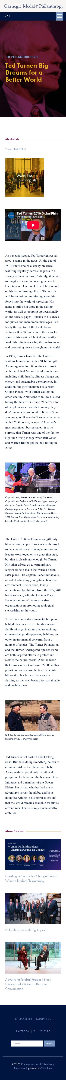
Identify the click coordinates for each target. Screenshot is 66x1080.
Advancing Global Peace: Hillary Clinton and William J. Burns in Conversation (28, 984)
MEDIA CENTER (23, 1019)
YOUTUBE (44, 1031)
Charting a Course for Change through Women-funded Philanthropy (31, 878)
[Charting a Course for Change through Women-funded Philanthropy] (33, 854)
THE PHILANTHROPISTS (21, 57)
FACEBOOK (22, 1031)
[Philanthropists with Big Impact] (33, 908)
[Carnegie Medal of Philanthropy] (33, 6)
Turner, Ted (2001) (15, 149)
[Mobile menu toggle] (59, 16)
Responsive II (20, 1068)
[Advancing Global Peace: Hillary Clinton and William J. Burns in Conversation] (33, 957)
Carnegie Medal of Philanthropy (37, 1064)
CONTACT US (43, 1019)
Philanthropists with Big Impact (25, 930)
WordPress (46, 1068)
